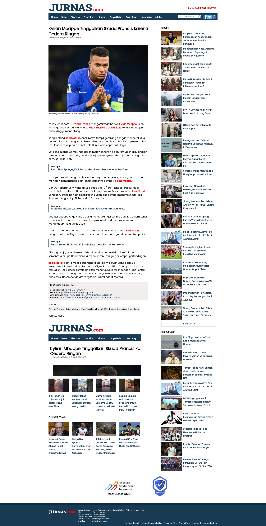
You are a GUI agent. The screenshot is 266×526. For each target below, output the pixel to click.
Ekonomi (75, 17)
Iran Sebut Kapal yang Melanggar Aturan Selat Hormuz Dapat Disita (196, 266)
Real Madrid (73, 138)
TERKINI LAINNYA (188, 324)
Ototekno (89, 17)
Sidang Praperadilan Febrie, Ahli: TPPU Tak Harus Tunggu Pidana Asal (198, 205)
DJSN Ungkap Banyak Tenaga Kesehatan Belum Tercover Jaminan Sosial (197, 402)
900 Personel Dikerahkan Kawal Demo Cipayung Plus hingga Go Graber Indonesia (105, 446)
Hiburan (102, 17)
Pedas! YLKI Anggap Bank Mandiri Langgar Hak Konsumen (196, 98)
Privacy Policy (184, 523)
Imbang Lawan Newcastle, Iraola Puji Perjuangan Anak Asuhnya (197, 296)
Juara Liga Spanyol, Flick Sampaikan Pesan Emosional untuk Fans (89, 169)
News (64, 17)
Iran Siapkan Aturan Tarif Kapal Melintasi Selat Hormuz (196, 341)
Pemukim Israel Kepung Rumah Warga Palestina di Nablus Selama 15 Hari (197, 220)
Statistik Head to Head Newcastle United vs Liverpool (195, 432)
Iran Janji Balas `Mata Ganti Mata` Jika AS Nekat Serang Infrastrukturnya (58, 446)
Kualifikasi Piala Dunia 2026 (105, 127)
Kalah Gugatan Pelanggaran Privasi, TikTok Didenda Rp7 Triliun (198, 417)
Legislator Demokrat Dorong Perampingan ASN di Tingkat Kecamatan (197, 281)
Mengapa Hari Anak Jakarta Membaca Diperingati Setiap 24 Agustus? (198, 52)
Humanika (146, 17)
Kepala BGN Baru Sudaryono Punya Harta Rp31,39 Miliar (129, 443)
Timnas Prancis (81, 124)
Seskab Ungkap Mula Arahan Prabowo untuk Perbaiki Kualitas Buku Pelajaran (128, 402)
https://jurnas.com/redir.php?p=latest (76, 292)
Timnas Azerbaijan (118, 309)
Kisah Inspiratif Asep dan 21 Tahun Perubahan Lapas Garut (197, 67)
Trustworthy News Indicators (204, 523)
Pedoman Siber (170, 523)
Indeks (158, 17)
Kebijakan (158, 523)
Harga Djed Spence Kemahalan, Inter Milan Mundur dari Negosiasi (81, 446)
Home (54, 17)
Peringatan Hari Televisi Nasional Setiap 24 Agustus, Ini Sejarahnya (198, 144)
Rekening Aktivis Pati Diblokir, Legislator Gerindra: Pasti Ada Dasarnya (198, 189)
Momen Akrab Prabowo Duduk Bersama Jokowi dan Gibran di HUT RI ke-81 (105, 402)
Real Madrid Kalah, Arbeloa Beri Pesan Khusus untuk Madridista (88, 208)
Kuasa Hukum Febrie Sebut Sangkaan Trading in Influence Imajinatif (197, 83)
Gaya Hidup (116, 17)
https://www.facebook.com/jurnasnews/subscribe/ (87, 295)
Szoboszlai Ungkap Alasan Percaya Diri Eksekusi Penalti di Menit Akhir (197, 251)
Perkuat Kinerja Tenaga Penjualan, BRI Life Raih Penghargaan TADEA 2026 (197, 463)
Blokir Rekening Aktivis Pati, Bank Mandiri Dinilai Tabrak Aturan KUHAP (197, 235)
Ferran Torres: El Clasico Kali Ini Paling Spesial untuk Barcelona (87, 244)
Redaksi (128, 523)
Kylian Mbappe (128, 124)
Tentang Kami (147, 523)
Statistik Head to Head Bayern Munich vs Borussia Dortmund (197, 356)
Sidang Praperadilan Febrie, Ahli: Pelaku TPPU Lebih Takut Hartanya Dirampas (198, 312)
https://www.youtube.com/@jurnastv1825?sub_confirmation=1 (89, 297)
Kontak (136, 523)
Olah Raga (131, 17)
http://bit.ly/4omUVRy (74, 290)
